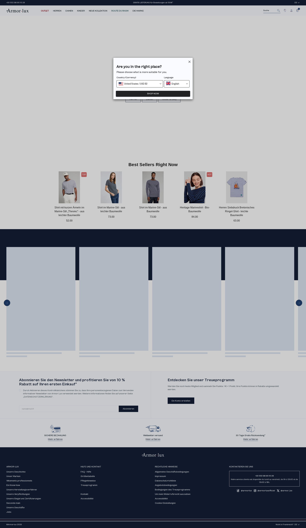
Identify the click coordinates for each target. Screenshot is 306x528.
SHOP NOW (153, 93)
